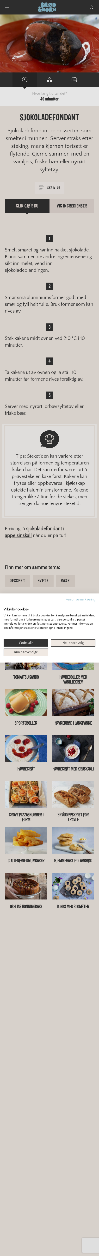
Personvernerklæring (80, 599)
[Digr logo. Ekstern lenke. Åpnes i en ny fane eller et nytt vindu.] (7, 604)
